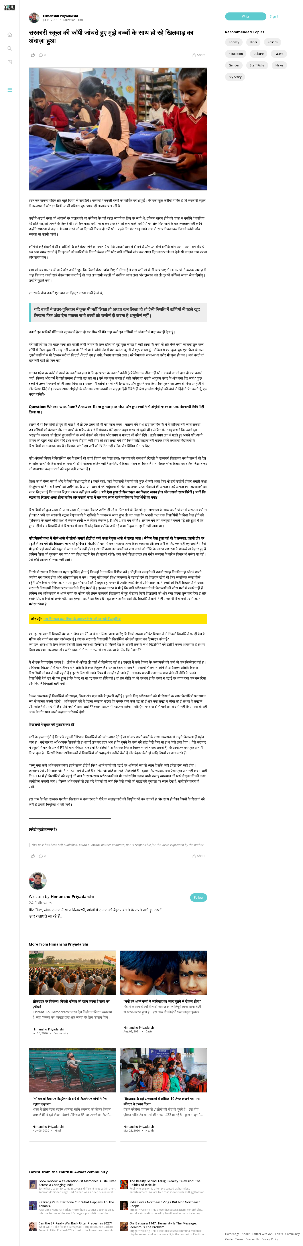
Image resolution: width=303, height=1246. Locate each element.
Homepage (232, 1234)
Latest (278, 54)
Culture (259, 54)
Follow (198, 897)
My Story (235, 77)
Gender (234, 65)
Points (279, 1234)
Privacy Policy (270, 1239)
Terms (239, 1239)
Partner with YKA (262, 1234)
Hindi (253, 42)
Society (234, 42)
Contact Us (253, 1239)
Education (236, 54)
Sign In (274, 16)
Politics (273, 42)
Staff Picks (257, 65)
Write (246, 16)
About (246, 1234)
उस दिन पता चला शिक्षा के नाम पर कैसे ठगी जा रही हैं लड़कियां (82, 618)
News (279, 65)
